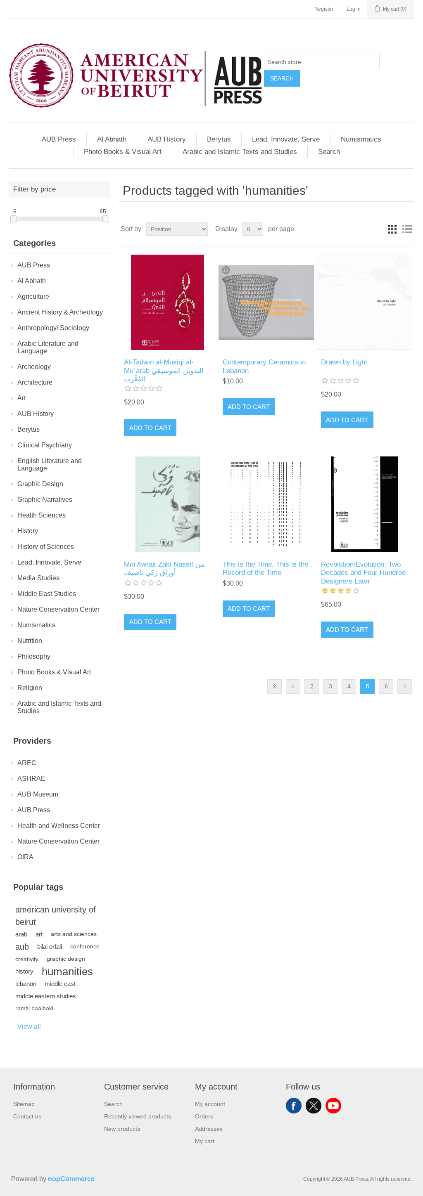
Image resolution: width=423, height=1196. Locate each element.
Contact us (27, 1116)
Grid (392, 229)
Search (282, 78)
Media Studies (38, 577)
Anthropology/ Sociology (53, 327)
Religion (29, 687)
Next (404, 686)
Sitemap (24, 1104)
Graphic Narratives (44, 499)
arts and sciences (74, 934)
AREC (26, 762)
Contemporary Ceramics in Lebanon (264, 366)
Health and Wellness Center (58, 825)
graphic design (66, 959)
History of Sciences (45, 546)
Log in (354, 9)
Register (323, 9)
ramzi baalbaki (34, 1008)
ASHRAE (31, 778)
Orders (204, 1116)
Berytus (219, 139)
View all (29, 1026)
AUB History (166, 139)
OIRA (25, 856)
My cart (204, 1141)
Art (21, 398)
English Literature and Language (49, 464)
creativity (26, 959)
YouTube (333, 1105)
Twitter (313, 1105)
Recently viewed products (137, 1116)
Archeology (34, 366)
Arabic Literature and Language (47, 347)
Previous (293, 686)
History (27, 530)
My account (210, 1104)
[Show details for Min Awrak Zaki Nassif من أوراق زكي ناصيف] (167, 504)
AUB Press (59, 139)
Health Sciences (41, 515)
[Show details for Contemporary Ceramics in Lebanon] (266, 302)
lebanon (25, 983)
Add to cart (150, 427)
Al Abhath (111, 139)
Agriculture (33, 296)
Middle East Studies (46, 593)
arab (21, 934)
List (407, 229)
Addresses (209, 1128)
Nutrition (29, 640)
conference (85, 946)
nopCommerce (71, 1178)
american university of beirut (55, 916)
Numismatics (361, 139)
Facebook (294, 1105)
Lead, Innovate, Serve (286, 139)
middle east (60, 983)
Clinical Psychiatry (44, 445)
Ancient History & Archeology (60, 312)
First (274, 686)
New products (122, 1128)
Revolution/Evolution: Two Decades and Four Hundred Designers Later (363, 572)
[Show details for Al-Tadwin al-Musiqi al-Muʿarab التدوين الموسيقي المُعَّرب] (167, 302)
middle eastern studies (45, 996)
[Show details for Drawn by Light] (364, 302)
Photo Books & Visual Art (123, 152)
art (39, 934)
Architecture (34, 382)
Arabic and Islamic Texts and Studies (240, 152)
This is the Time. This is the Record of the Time (265, 568)
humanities (67, 971)
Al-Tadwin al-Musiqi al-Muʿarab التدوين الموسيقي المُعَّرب (164, 370)
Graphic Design (40, 483)
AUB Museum (37, 794)
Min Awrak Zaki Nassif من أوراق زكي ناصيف (164, 568)
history (24, 971)
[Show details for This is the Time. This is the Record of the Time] (266, 504)
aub (22, 946)
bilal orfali (49, 946)
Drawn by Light (344, 362)
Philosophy (33, 656)
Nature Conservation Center (58, 609)
